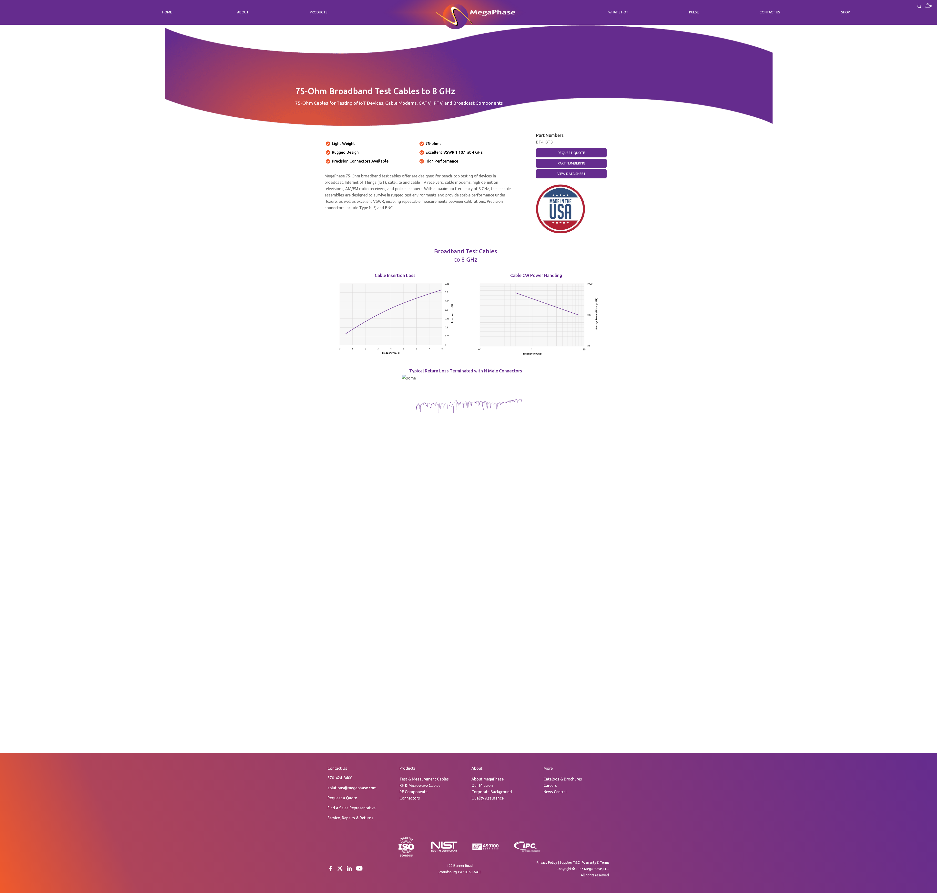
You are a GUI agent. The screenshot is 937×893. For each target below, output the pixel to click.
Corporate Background (491, 792)
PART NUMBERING (571, 163)
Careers (550, 785)
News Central (555, 792)
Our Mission (482, 785)
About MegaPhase (487, 779)
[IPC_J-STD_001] (527, 851)
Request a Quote (342, 798)
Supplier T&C (570, 862)
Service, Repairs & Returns (350, 818)
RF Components (413, 792)
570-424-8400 (339, 778)
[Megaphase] (454, 15)
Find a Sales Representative (351, 808)
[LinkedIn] (349, 868)
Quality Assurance (487, 798)
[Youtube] (359, 868)
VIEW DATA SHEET (571, 174)
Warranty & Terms (596, 862)
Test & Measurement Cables (424, 779)
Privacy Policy (547, 862)
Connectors (409, 798)
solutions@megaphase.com (352, 788)
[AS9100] (485, 850)
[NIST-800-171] (444, 851)
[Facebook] (330, 868)
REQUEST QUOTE (571, 153)
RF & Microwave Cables (419, 785)
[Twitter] (340, 868)
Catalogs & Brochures (562, 779)
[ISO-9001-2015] (406, 856)
